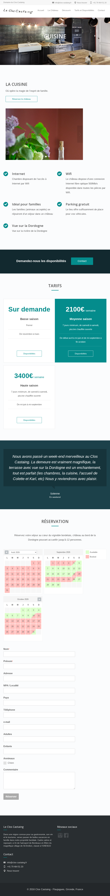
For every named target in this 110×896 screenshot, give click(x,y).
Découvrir (66, 10)
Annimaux (9, 758)
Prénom (8, 661)
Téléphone (9, 710)
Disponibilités (29, 353)
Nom (6, 649)
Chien (11, 763)
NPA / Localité (10, 685)
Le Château (53, 10)
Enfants (7, 746)
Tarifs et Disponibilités (84, 10)
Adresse (8, 673)
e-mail (6, 722)
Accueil (41, 10)
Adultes (7, 734)
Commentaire (10, 769)
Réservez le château (21, 99)
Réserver (11, 796)
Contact (101, 10)
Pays (6, 697)
